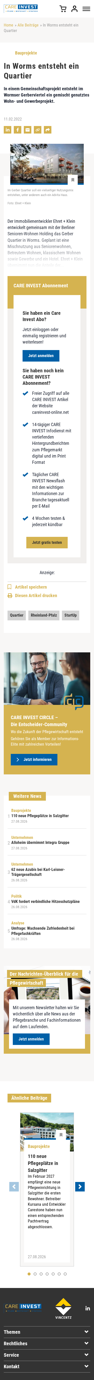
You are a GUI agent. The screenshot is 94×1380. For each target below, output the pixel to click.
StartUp (70, 615)
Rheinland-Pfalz (44, 615)
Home (8, 25)
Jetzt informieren (38, 759)
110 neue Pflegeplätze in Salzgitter (43, 1163)
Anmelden (74, 9)
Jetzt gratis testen (47, 542)
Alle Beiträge (28, 25)
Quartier (16, 615)
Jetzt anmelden (41, 355)
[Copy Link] (37, 130)
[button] (35, 1273)
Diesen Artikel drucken (36, 595)
